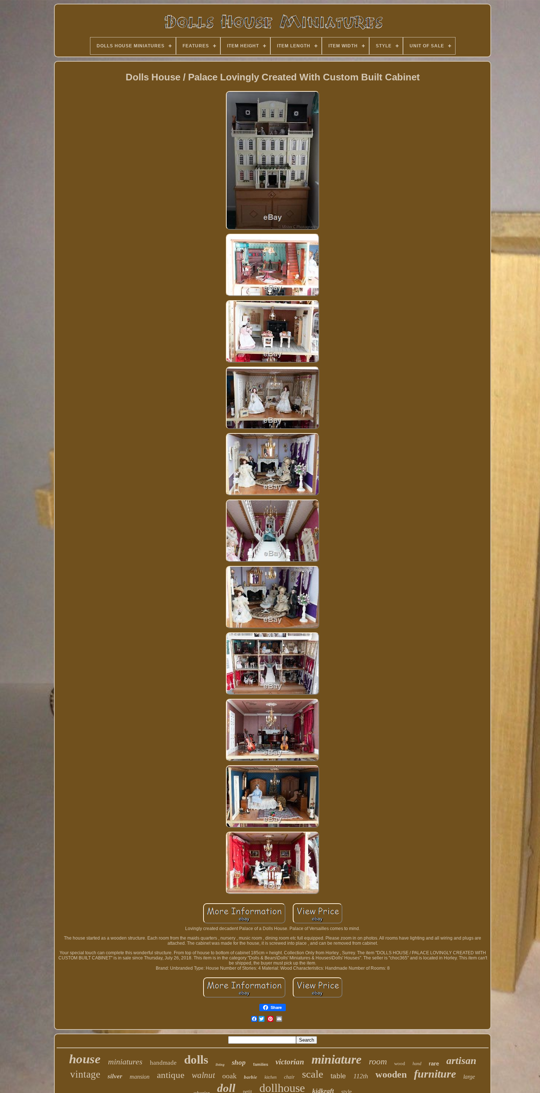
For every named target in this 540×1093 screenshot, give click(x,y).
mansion (140, 1077)
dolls (196, 1059)
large (469, 1077)
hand (417, 1063)
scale (312, 1074)
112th (360, 1076)
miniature (336, 1059)
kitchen (270, 1077)
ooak (229, 1076)
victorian (290, 1061)
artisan (461, 1060)
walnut (203, 1075)
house (85, 1059)
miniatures (125, 1061)
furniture (435, 1074)
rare (434, 1063)
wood (399, 1063)
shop (239, 1062)
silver (115, 1076)
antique (170, 1075)
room (378, 1061)
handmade (163, 1062)
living (220, 1065)
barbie (250, 1077)
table (338, 1076)
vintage (85, 1074)
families (260, 1064)
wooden (391, 1074)
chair (289, 1077)
